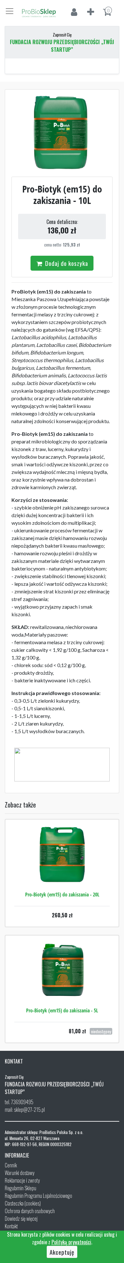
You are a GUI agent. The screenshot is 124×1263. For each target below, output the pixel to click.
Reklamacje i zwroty (22, 1180)
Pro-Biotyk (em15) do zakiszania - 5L (62, 1010)
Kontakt (11, 1226)
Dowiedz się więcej (21, 1218)
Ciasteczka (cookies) (23, 1203)
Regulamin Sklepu (20, 1188)
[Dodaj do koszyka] (62, 873)
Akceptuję (62, 1251)
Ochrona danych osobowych (30, 1211)
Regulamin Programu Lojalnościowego (38, 1195)
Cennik (11, 1165)
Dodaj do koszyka (66, 263)
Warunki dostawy (19, 1173)
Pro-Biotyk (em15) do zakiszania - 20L (62, 894)
